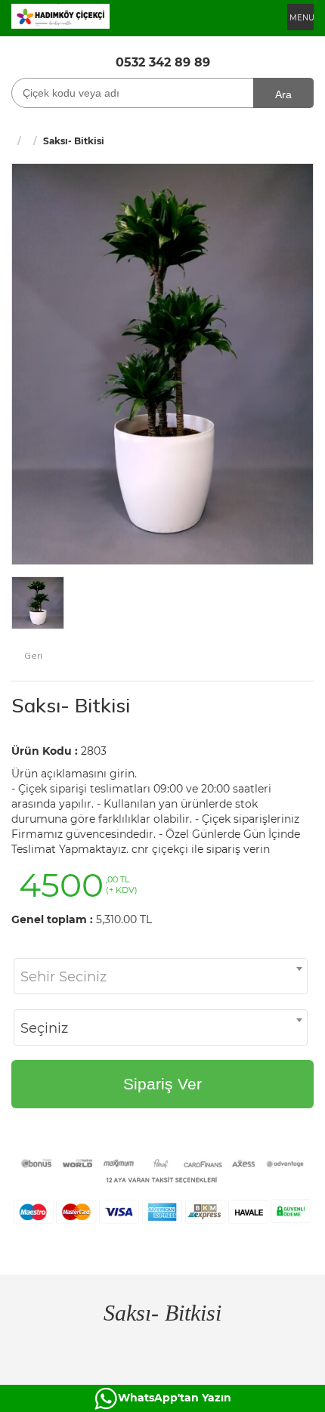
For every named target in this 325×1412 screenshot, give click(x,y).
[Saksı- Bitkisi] (162, 362)
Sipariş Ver (162, 1083)
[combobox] (161, 976)
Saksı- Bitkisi (70, 705)
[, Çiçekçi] (60, 15)
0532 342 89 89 (163, 62)
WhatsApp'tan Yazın (174, 1397)
